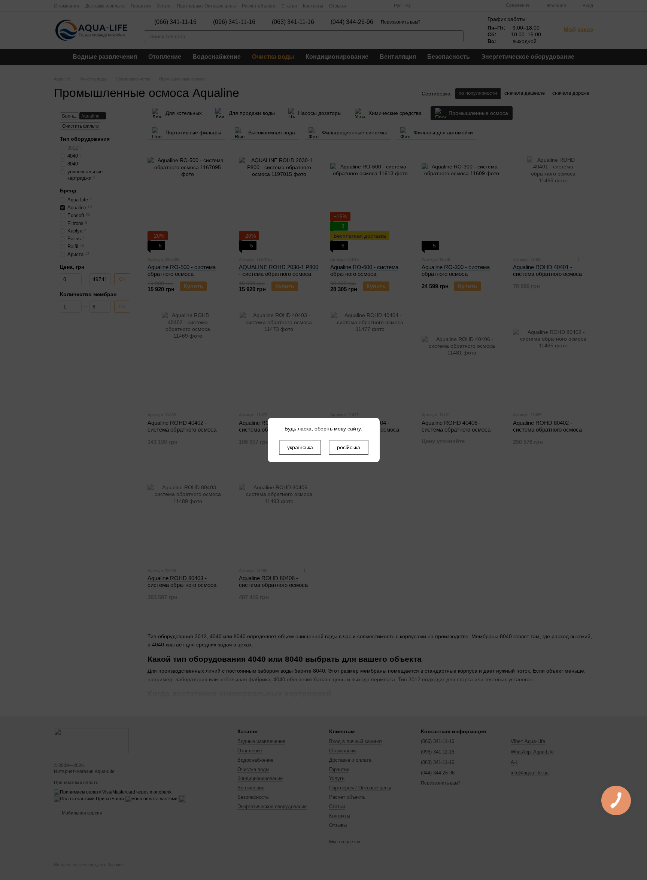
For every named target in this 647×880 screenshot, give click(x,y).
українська (300, 447)
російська (348, 447)
